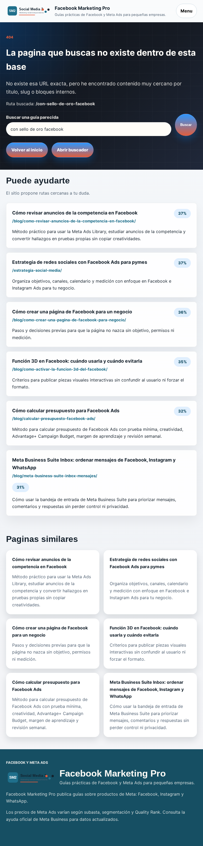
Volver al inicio (27, 149)
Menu (186, 11)
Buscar (186, 125)
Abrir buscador (72, 149)
